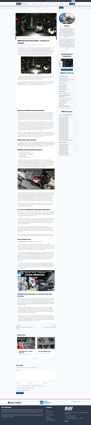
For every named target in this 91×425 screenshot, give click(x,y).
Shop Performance (49, 411)
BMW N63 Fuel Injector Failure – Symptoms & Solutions (24, 327)
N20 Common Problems (63, 122)
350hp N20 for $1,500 (63, 78)
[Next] (53, 347)
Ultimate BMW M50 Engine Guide (50, 326)
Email (31, 383)
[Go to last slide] (18, 347)
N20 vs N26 (61, 104)
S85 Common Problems (63, 138)
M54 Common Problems (63, 119)
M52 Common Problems (63, 118)
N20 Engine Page (37, 83)
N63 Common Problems (63, 129)
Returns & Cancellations (50, 420)
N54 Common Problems (63, 126)
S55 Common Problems (63, 135)
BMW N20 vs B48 (62, 103)
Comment (18, 370)
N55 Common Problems (63, 127)
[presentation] (26, 343)
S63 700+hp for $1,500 (63, 152)
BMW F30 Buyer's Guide (63, 105)
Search (61, 7)
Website (45, 383)
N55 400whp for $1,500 (63, 147)
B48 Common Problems (63, 131)
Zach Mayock (22, 354)
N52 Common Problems (63, 123)
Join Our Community (50, 415)
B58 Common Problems (63, 132)
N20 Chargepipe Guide (63, 89)
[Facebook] (72, 1)
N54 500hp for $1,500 (63, 145)
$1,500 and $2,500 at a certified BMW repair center (35, 253)
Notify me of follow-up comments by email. (25, 388)
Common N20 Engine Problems (65, 98)
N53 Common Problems (63, 124)
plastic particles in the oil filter (44, 50)
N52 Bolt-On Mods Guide (64, 144)
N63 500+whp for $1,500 (64, 154)
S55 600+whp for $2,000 (64, 153)
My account (61, 3)
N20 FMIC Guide (62, 87)
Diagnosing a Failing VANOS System (66, 140)
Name (17, 383)
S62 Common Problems (63, 136)
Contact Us (48, 416)
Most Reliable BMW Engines (45, 351)
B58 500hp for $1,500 (63, 148)
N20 (22, 47)
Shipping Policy (49, 418)
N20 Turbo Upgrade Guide (64, 93)
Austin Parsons (20, 45)
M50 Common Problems (64, 117)
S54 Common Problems (63, 133)
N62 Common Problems (63, 128)
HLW (38, 74)
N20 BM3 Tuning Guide (63, 80)
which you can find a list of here (24, 223)
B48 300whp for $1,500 (63, 149)
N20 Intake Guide (62, 85)
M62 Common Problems (63, 120)
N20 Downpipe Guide (63, 86)
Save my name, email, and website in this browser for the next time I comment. (30, 385)
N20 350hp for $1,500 (63, 150)
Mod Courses (48, 413)
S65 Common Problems (63, 137)
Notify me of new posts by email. (23, 390)
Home (47, 409)
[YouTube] (74, 1)
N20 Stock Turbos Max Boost (64, 107)
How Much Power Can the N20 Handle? (66, 79)
